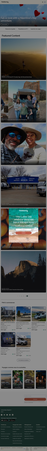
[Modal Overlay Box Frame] (23, 225)
